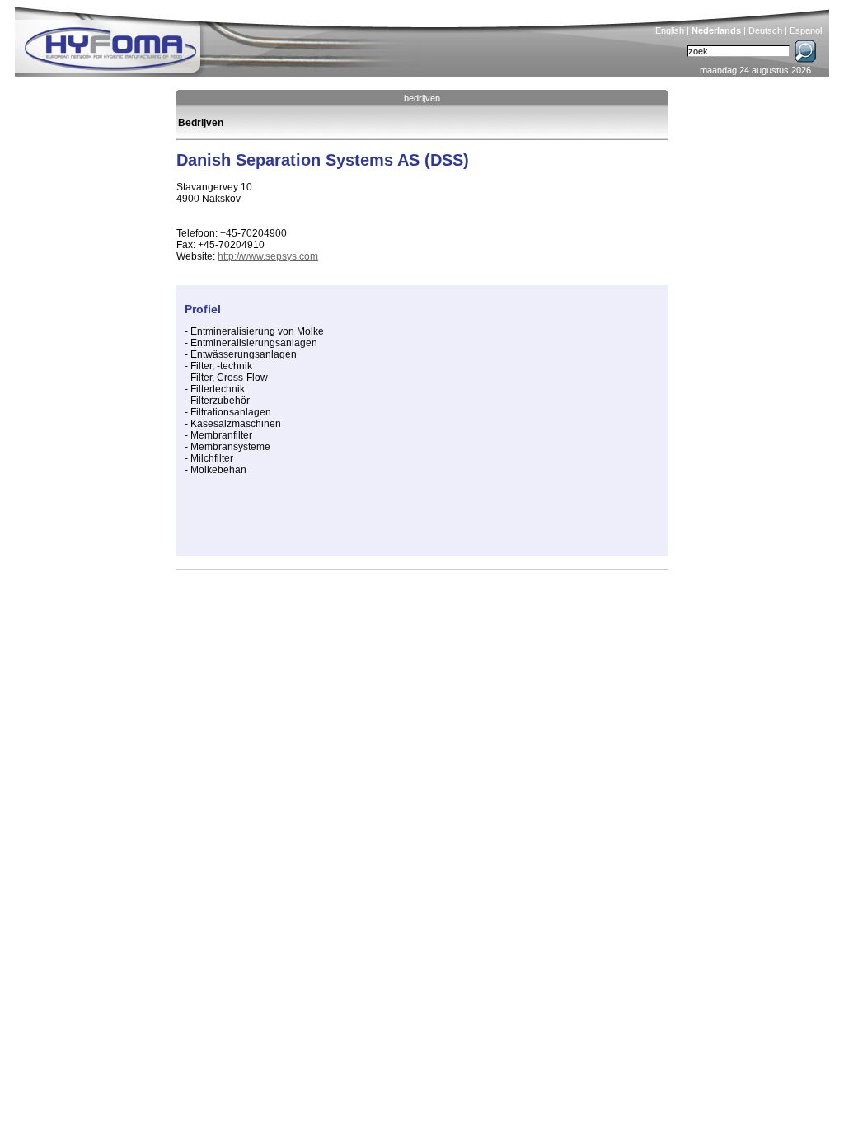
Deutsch (765, 30)
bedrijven (422, 98)
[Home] (222, 38)
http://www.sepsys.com (268, 256)
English (669, 30)
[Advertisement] (377, 523)
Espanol (806, 30)
